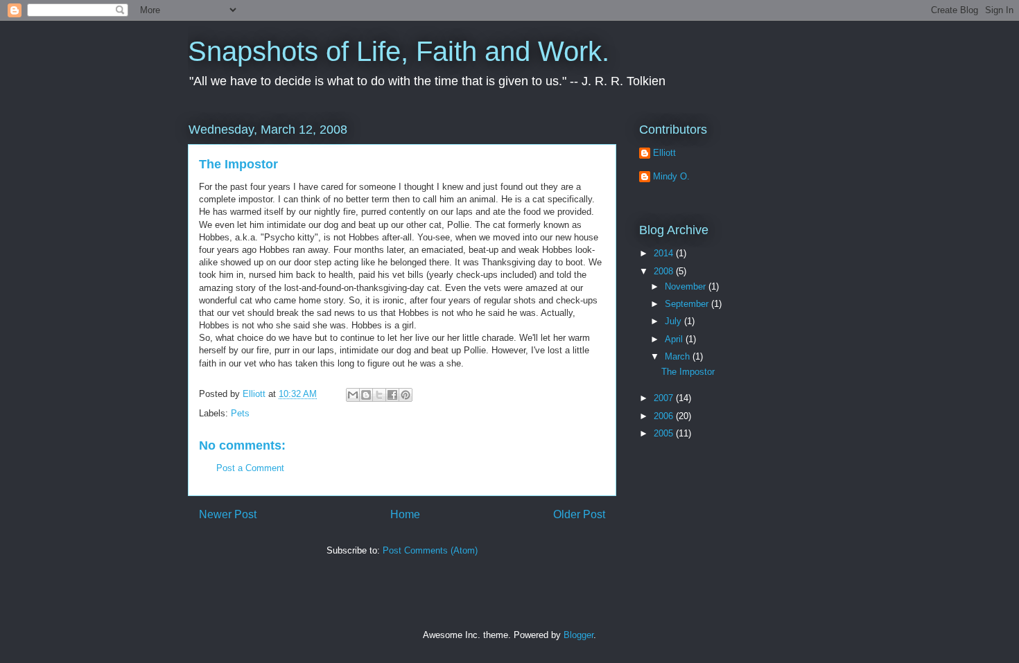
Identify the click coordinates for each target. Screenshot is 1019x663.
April (675, 339)
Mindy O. (671, 176)
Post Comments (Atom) (430, 550)
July (674, 321)
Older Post (579, 514)
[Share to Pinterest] (405, 395)
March (679, 356)
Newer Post (227, 514)
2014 (665, 253)
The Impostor (688, 371)
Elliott (664, 153)
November (686, 286)
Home (405, 514)
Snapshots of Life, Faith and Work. (398, 51)
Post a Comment (250, 468)
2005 (665, 433)
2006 (665, 416)
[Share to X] (379, 395)
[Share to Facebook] (392, 395)
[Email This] (353, 395)
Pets (240, 413)
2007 (665, 398)
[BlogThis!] (366, 395)
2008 (665, 271)
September (688, 304)
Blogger (578, 635)
